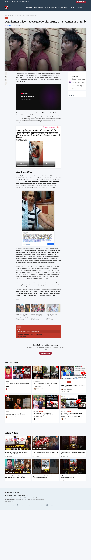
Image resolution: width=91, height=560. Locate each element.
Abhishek (39, 388)
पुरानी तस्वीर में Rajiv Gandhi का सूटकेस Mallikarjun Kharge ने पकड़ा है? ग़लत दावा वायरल (43, 476)
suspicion (39, 295)
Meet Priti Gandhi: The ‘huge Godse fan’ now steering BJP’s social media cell (17, 413)
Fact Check (11, 15)
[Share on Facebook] (6, 73)
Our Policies (21, 505)
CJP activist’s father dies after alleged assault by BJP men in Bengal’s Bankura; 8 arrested (17, 476)
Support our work (81, 1)
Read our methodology (22, 336)
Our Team (43, 505)
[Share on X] (6, 76)
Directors (50, 505)
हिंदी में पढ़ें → (71, 95)
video (47, 79)
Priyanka (44, 388)
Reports (66, 7)
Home (6, 15)
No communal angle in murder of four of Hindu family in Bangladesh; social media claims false (73, 385)
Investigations (49, 7)
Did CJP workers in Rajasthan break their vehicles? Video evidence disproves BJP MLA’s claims (45, 385)
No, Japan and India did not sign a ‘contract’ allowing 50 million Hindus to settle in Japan (44, 415)
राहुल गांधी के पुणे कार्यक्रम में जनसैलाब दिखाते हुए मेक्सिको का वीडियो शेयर (73, 453)
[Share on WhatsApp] (6, 80)
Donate (73, 7)
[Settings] (85, 7)
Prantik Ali (38, 418)
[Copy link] (6, 83)
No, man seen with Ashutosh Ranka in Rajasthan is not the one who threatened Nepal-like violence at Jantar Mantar (72, 415)
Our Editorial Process (10, 505)
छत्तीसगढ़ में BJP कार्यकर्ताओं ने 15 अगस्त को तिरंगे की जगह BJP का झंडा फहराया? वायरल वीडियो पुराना (73, 476)
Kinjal (9, 388)
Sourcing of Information (32, 505)
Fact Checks (29, 7)
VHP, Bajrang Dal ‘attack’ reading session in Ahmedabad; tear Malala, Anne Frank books (17, 385)
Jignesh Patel (9, 25)
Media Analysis (38, 7)
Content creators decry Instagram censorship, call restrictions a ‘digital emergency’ (45, 453)
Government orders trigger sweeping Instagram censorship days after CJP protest (16, 453)
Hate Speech (59, 7)
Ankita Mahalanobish (68, 389)
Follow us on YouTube (80, 432)
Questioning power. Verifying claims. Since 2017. (17, 1)
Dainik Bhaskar (24, 250)
